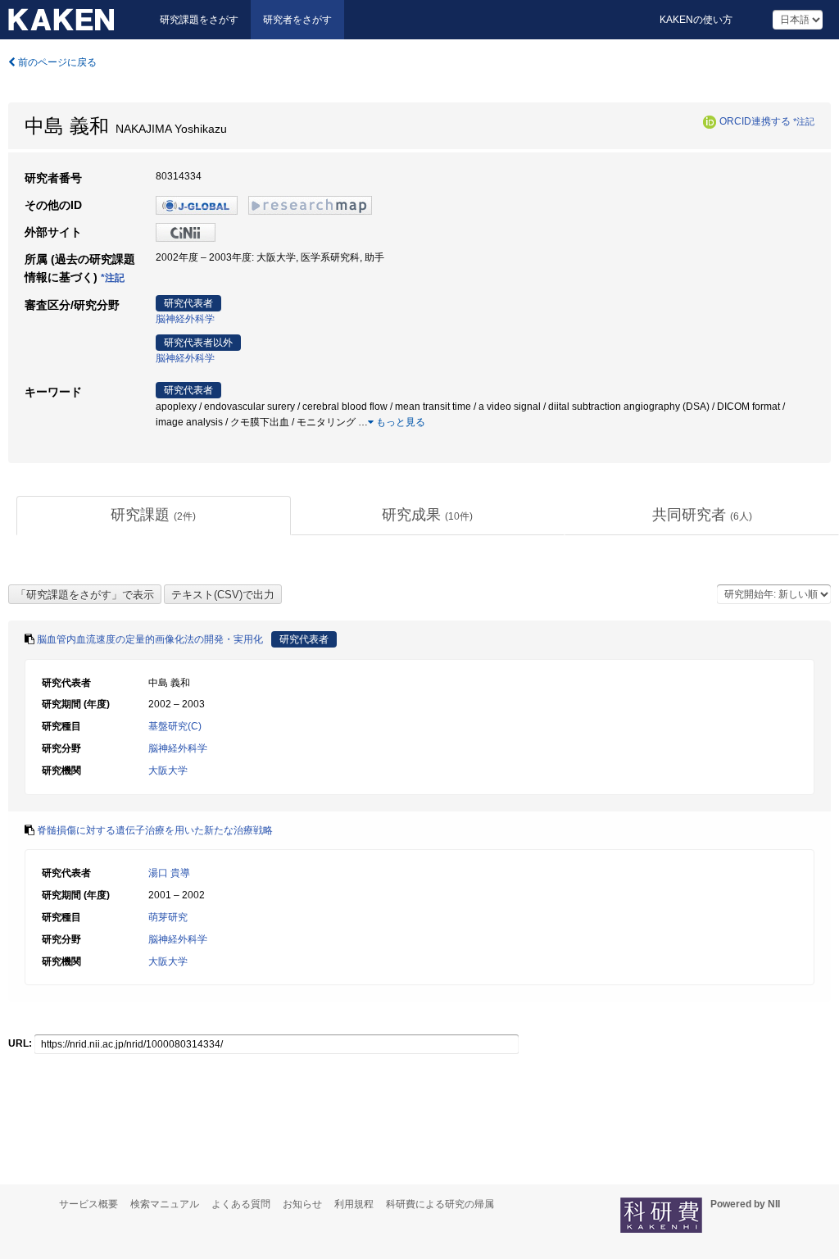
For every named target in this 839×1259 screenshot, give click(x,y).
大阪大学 (168, 770)
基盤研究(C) (175, 726)
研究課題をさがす (199, 19)
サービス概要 (88, 1204)
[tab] (153, 515)
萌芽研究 (168, 917)
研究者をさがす (297, 19)
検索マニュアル (164, 1204)
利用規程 (354, 1204)
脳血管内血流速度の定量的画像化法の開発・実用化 (150, 639)
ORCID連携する (755, 121)
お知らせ (302, 1204)
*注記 (803, 121)
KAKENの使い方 (696, 19)
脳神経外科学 (185, 319)
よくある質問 (240, 1204)
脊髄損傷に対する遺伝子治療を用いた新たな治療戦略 (155, 830)
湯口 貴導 (169, 873)
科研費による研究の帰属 (440, 1204)
